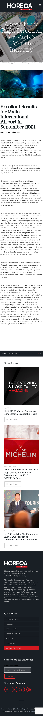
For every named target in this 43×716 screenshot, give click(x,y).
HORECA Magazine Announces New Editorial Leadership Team (20, 412)
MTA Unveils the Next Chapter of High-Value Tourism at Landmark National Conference (21, 537)
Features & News (12, 619)
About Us (9, 638)
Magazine (9, 624)
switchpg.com (34, 711)
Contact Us (10, 643)
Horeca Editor (19, 63)
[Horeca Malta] (21, 5)
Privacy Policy (7, 709)
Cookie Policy (19, 709)
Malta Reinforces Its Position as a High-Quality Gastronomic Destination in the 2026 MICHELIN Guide (21, 474)
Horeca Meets (11, 629)
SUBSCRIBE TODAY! (14, 648)
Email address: (11, 666)
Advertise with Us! (13, 634)
